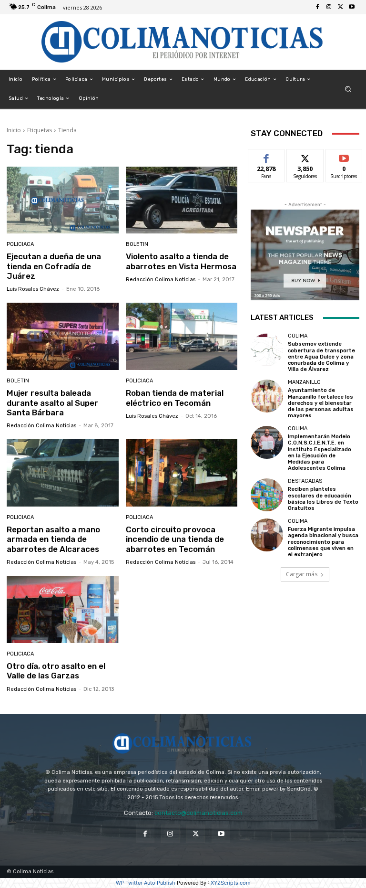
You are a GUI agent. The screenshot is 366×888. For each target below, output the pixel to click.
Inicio (14, 130)
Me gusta (266, 156)
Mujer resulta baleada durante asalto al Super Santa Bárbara (52, 402)
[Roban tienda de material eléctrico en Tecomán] (182, 336)
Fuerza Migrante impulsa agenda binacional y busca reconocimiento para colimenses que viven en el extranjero (323, 542)
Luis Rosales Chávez (33, 289)
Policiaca (20, 244)
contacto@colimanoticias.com (198, 812)
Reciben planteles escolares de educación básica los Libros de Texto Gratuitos (323, 498)
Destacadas (305, 481)
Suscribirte (344, 156)
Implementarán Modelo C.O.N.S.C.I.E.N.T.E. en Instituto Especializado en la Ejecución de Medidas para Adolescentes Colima (319, 452)
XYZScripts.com (231, 882)
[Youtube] (351, 7)
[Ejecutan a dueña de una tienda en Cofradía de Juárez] (63, 200)
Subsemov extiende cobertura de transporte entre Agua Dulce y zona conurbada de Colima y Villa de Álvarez (321, 356)
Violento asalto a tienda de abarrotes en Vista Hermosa (181, 261)
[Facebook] (317, 7)
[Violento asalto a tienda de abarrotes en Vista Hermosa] (182, 200)
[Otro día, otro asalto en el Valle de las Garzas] (63, 609)
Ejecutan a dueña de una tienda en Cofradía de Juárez (54, 266)
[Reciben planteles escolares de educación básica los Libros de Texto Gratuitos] (267, 494)
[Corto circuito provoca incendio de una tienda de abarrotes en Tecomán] (182, 473)
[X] (340, 7)
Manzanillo (304, 382)
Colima (297, 335)
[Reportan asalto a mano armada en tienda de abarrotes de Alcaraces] (63, 473)
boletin (137, 244)
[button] (348, 89)
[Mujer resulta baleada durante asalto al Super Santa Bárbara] (63, 336)
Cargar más (301, 574)
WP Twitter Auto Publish (145, 882)
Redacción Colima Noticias (160, 279)
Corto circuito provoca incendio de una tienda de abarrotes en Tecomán (175, 539)
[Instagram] (329, 7)
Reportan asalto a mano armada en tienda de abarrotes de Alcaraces (53, 539)
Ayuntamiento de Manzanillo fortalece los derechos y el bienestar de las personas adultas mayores (321, 403)
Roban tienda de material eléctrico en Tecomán (175, 397)
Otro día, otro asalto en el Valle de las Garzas (56, 670)
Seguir (305, 156)
